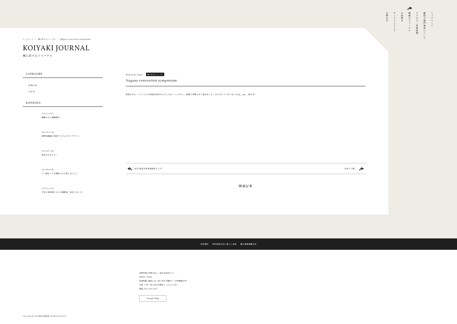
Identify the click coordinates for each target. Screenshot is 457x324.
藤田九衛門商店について (424, 25)
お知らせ (32, 85)
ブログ (31, 91)
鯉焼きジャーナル (409, 22)
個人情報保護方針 (248, 244)
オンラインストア (394, 22)
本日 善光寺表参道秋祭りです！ (149, 168)
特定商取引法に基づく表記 (224, 244)
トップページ (432, 19)
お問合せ (387, 17)
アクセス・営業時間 (417, 23)
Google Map (153, 298)
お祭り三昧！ (350, 168)
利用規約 (204, 244)
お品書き (402, 17)
